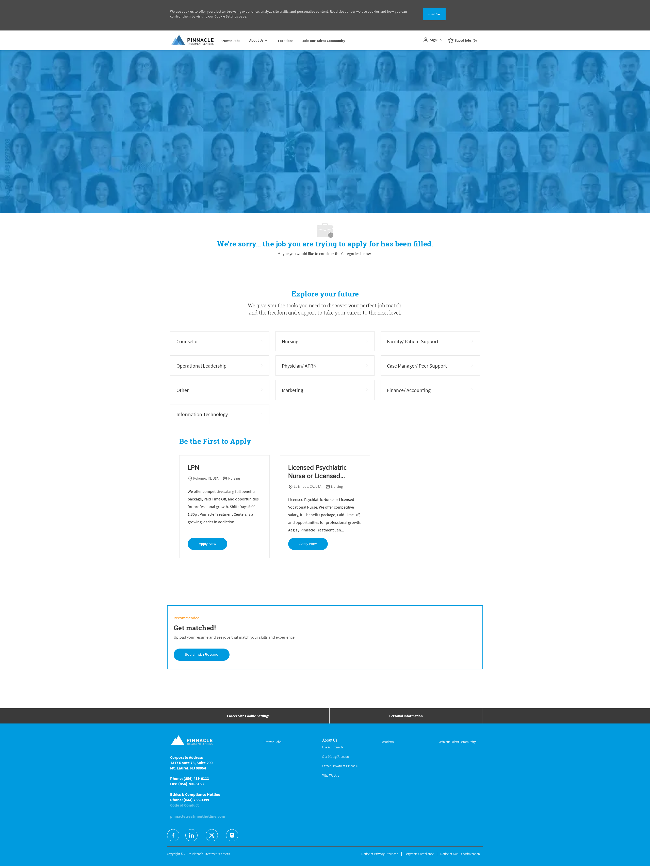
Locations (285, 40)
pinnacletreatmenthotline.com (197, 816)
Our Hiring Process (335, 756)
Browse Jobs (230, 40)
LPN (193, 467)
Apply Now (207, 544)
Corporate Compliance (419, 854)
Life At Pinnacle (332, 747)
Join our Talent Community (323, 40)
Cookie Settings (226, 16)
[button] (432, 40)
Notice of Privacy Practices (379, 854)
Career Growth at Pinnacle (340, 766)
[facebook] (173, 835)
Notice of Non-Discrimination (460, 854)
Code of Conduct (184, 805)
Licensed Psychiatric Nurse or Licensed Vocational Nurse (317, 472)
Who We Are (330, 775)
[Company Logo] (193, 40)
